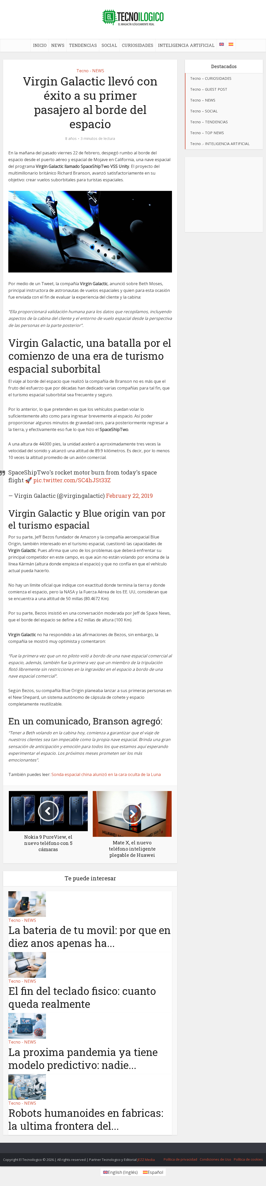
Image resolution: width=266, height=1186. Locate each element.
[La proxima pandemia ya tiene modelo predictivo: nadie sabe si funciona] (27, 1025)
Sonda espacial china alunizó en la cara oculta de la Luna (106, 774)
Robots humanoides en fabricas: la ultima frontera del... (85, 1119)
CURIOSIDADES (137, 45)
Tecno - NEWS (90, 71)
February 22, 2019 (129, 495)
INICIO (39, 45)
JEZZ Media (146, 1159)
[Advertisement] (224, 194)
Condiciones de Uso (215, 1159)
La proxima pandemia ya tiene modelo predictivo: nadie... (83, 1058)
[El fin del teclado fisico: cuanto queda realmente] (27, 964)
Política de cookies (248, 1159)
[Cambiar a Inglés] (221, 44)
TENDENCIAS (83, 45)
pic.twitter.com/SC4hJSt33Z (72, 480)
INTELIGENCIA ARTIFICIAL (186, 45)
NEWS (57, 45)
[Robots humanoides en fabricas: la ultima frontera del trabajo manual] (27, 1086)
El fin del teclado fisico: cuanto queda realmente (82, 997)
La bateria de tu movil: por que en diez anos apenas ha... (89, 936)
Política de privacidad (180, 1159)
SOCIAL (109, 45)
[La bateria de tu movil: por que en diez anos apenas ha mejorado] (27, 904)
